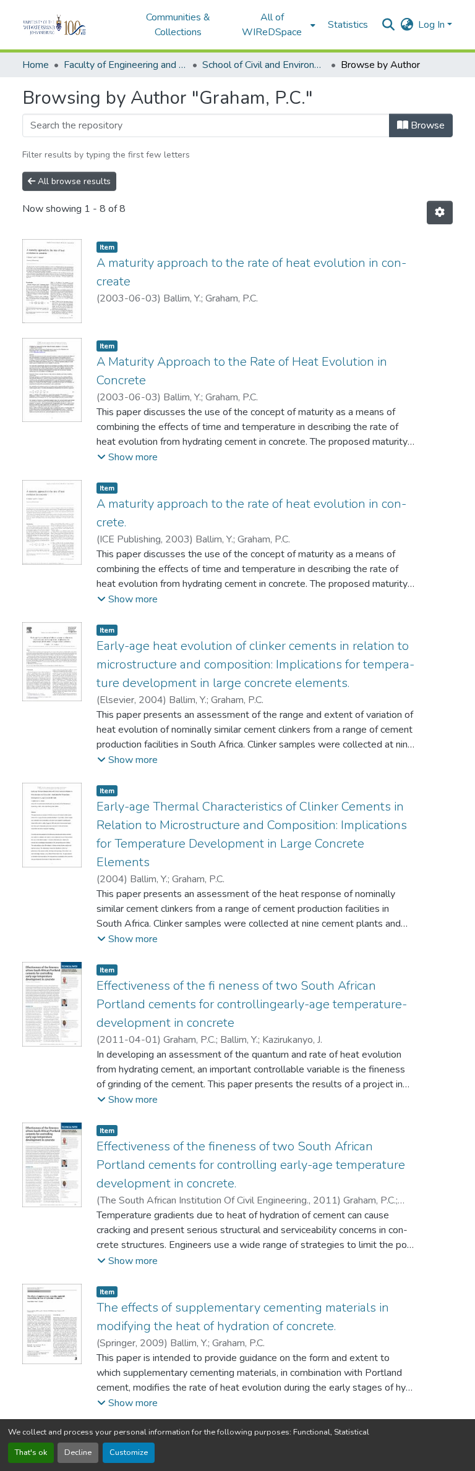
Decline (78, 1452)
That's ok (31, 1452)
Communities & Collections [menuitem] (178, 25)
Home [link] (35, 65)
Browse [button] (426, 125)
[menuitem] (275, 24)
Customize (128, 1452)
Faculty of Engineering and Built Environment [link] (125, 65)
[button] (71, 24)
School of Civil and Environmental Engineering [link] (264, 65)
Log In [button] (432, 25)
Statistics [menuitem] (348, 25)
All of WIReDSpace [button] (272, 25)
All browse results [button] (73, 181)
